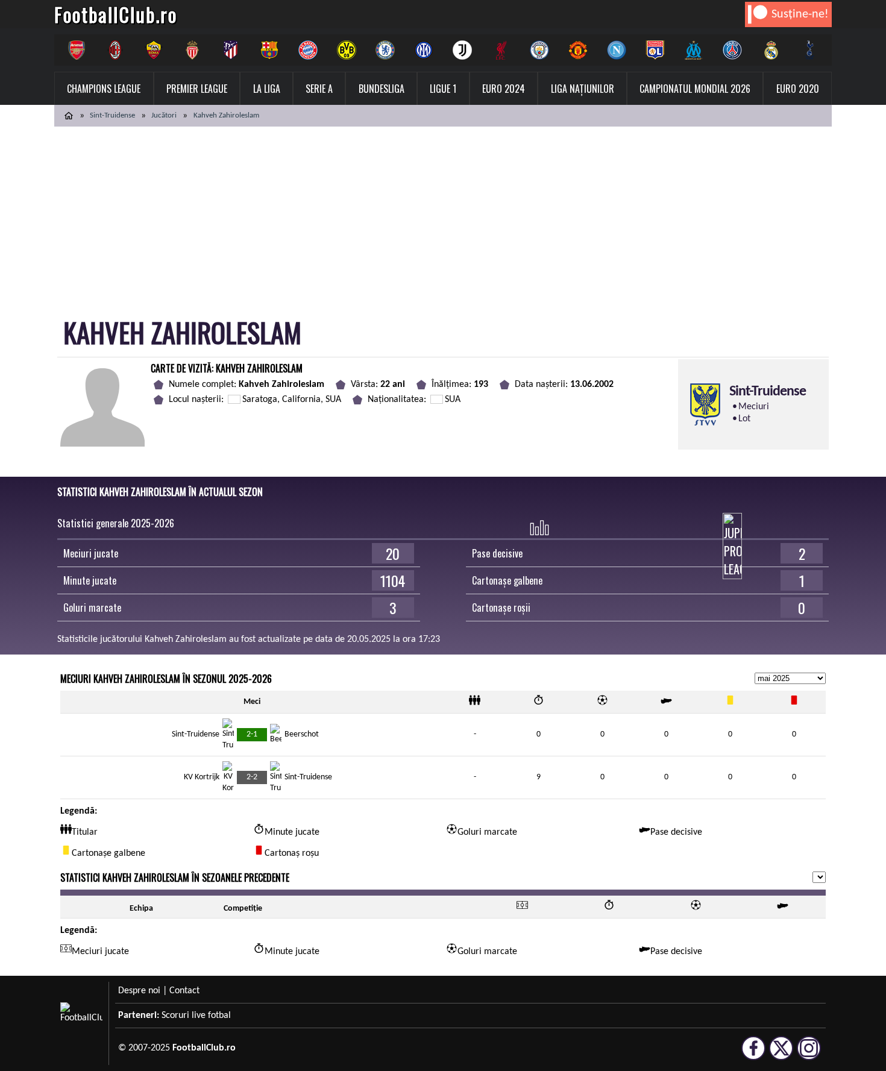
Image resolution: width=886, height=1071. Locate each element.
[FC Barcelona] (269, 50)
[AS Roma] (153, 50)
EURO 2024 (503, 88)
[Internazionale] (423, 50)
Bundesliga (381, 88)
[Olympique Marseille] (693, 50)
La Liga (266, 88)
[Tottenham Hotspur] (809, 50)
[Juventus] (462, 50)
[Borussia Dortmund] (346, 50)
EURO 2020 (797, 88)
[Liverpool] (501, 50)
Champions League (103, 88)
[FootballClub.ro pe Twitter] (781, 1055)
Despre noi (139, 991)
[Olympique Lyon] (655, 50)
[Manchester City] (539, 50)
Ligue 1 (443, 88)
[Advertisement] (443, 217)
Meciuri (753, 407)
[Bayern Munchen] (308, 50)
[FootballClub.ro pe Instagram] (809, 1055)
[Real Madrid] (771, 50)
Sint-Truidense (112, 115)
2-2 (252, 777)
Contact (184, 991)
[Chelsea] (385, 50)
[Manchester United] (578, 50)
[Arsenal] (76, 50)
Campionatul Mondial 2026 (694, 88)
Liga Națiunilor (582, 88)
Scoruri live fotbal (196, 1015)
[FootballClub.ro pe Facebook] (753, 1055)
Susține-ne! (800, 14)
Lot (744, 419)
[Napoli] (616, 50)
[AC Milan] (115, 50)
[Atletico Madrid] (231, 50)
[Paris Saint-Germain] (732, 50)
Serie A (319, 88)
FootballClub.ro (115, 14)
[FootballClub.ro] (69, 116)
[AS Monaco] (192, 50)
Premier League (196, 88)
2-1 (252, 734)
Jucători (164, 115)
